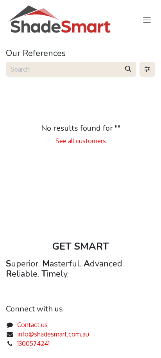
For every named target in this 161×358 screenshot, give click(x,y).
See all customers (80, 141)
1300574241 (33, 343)
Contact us (32, 325)
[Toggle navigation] (147, 19)
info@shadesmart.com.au (53, 334)
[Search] (128, 69)
